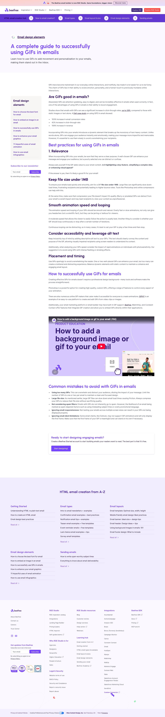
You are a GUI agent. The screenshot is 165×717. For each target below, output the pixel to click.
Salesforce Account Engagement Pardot (111, 679)
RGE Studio (54, 610)
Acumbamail (108, 615)
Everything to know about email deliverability (79, 561)
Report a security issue (57, 687)
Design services (82, 623)
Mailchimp (107, 658)
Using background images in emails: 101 (126, 528)
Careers (13, 625)
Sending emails (146, 18)
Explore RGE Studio (152, 10)
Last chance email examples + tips (74, 532)
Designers (52, 649)
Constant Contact (110, 642)
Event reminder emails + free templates (76, 528)
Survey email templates (70, 536)
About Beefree (16, 617)
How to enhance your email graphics (26, 569)
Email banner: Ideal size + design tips (125, 519)
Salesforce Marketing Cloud (114, 684)
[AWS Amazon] (29, 668)
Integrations (53, 619)
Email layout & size (93, 18)
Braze (106, 627)
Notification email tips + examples (74, 519)
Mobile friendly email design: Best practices (128, 515)
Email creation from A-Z (85, 642)
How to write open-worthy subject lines (77, 556)
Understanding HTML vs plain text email (27, 511)
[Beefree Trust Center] (14, 668)
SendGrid (107, 688)
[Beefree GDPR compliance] (22, 668)
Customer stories (83, 619)
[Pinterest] (16, 635)
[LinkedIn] (12, 635)
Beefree (128, 305)
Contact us (14, 621)
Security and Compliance (58, 683)
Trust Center (15, 629)
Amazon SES (108, 623)
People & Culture (55, 661)
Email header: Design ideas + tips (124, 523)
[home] (11, 10)
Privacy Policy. (15, 659)
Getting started (82, 646)
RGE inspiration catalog (57, 615)
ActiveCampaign (109, 619)
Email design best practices (22, 519)
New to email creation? (45, 18)
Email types (70, 18)
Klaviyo (106, 654)
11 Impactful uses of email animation (26, 573)
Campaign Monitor (110, 634)
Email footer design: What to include (125, 532)
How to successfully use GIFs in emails (27, 565)
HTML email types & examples (87, 650)
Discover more (120, 3)
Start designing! (61, 448)
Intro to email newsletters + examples (76, 511)
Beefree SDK (136, 610)
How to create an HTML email (23, 515)
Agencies (52, 645)
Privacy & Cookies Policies (19, 713)
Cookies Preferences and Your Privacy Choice (44, 713)
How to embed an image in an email (26, 561)
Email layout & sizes (83, 654)
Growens (105, 713)
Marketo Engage (110, 666)
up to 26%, (126, 110)
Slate (106, 674)
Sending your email (83, 662)
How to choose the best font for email (27, 556)
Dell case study (80, 113)
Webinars (80, 631)
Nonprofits (53, 653)
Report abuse (54, 691)
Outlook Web (108, 670)
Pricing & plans (54, 627)
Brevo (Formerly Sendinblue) (114, 631)
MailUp (106, 662)
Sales (51, 665)
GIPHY (142, 296)
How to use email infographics (23, 578)
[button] (27, 10)
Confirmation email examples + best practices (79, 515)
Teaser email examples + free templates (77, 523)
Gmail (106, 646)
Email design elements (120, 18)
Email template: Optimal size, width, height (128, 511)
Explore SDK (137, 10)
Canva (106, 639)
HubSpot (107, 650)
